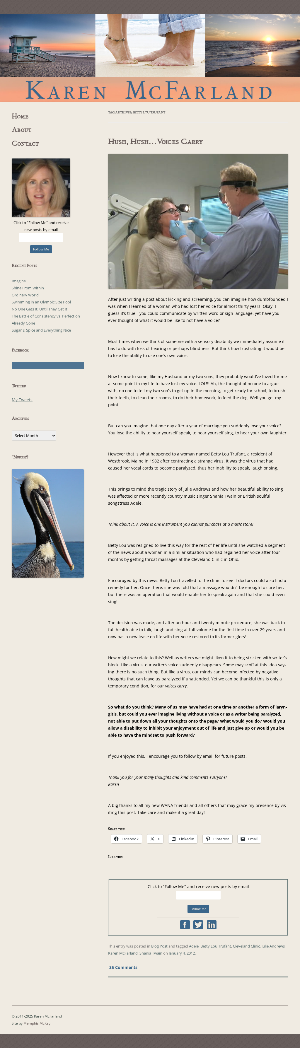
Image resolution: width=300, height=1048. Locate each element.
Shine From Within (28, 288)
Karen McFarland (150, 58)
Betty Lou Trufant (215, 946)
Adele (194, 946)
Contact (25, 143)
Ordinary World (25, 295)
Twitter (198, 924)
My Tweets (22, 399)
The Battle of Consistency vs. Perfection (46, 316)
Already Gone (23, 323)
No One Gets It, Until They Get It (39, 309)
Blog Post (159, 946)
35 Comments (123, 967)
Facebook (185, 924)
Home (20, 116)
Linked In (212, 924)
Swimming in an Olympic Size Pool (41, 302)
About (22, 129)
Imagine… (20, 281)
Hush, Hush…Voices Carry (155, 141)
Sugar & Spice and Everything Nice (41, 330)
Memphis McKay (36, 1023)
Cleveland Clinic (246, 946)
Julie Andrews (273, 946)
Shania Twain (150, 953)
